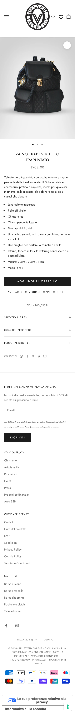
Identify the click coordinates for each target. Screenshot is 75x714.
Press (7, 488)
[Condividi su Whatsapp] (21, 356)
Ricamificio (11, 474)
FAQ (7, 536)
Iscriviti (17, 437)
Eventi (7, 481)
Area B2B (10, 501)
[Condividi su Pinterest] (39, 356)
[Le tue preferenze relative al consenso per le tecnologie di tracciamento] (68, 707)
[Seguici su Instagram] (17, 626)
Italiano (48, 639)
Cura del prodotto (15, 529)
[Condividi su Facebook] (27, 356)
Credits (37, 663)
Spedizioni (11, 543)
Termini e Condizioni (17, 563)
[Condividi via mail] (44, 356)
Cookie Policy (12, 556)
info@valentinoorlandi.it (49, 659)
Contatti (9, 522)
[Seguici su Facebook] (6, 626)
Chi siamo (10, 460)
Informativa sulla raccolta (25, 709)
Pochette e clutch (14, 604)
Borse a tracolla (13, 591)
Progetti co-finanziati (16, 495)
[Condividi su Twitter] (33, 356)
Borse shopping (14, 597)
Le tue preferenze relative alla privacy (41, 700)
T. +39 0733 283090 (19, 659)
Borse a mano (12, 584)
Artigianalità (11, 467)
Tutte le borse (12, 611)
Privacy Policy (31, 422)
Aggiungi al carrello (37, 281)
